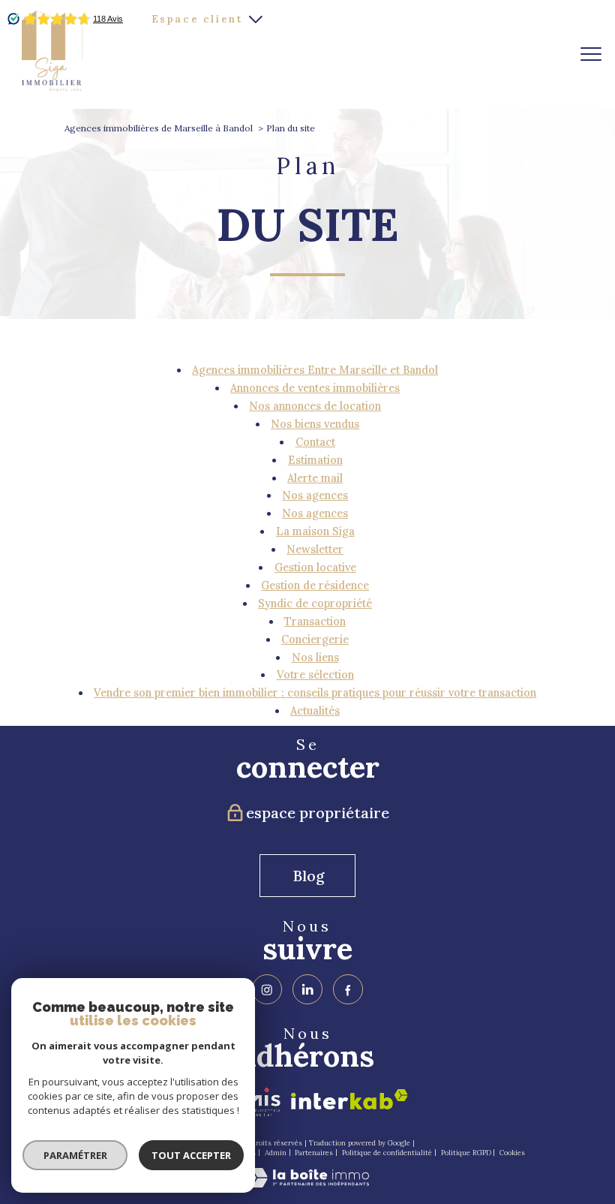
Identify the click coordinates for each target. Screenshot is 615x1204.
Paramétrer (75, 1155)
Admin (275, 1152)
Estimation (315, 460)
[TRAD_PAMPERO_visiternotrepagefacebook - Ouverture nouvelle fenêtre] (348, 989)
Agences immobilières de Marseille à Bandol (158, 128)
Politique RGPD (466, 1152)
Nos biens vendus (315, 424)
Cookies (512, 1152)
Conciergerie (315, 639)
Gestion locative (315, 567)
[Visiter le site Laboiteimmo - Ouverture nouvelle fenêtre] (307, 1183)
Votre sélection (315, 675)
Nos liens (315, 657)
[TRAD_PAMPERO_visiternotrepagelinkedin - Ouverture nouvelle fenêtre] (307, 989)
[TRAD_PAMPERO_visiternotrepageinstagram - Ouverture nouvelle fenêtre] (267, 989)
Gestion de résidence (315, 585)
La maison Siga (315, 531)
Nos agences (315, 495)
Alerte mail (315, 478)
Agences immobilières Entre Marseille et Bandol (315, 370)
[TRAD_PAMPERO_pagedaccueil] (52, 88)
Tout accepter (191, 1155)
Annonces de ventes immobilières (315, 388)
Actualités (315, 711)
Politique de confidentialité (387, 1152)
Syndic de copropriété (315, 603)
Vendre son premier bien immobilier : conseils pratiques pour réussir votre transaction (315, 693)
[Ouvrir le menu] (591, 54)
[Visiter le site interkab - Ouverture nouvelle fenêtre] (349, 1099)
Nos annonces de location (315, 406)
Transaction (315, 621)
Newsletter (315, 549)
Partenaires (314, 1152)
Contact (315, 442)
